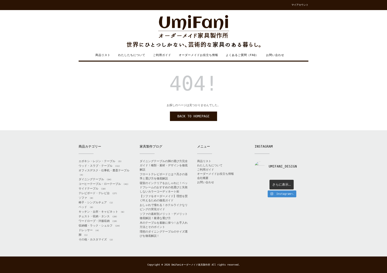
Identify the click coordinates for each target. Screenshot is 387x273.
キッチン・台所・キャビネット (98, 211)
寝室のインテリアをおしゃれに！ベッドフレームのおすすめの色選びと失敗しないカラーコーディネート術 (164, 187)
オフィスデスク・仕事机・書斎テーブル (104, 170)
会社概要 (202, 178)
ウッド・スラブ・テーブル (95, 165)
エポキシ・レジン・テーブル (97, 161)
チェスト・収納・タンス (94, 216)
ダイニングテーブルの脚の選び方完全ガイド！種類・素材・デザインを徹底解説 (164, 165)
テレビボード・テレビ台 (94, 193)
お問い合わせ (275, 55)
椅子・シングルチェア (93, 202)
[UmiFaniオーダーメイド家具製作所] (193, 31)
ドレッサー (86, 230)
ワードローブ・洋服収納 (94, 220)
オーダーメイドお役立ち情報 (198, 55)
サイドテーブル (88, 188)
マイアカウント (299, 4)
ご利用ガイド (162, 55)
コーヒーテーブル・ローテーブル (100, 183)
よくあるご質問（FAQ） (242, 55)
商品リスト (102, 55)
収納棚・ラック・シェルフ (95, 225)
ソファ (83, 197)
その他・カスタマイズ (93, 239)
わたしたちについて (131, 55)
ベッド (83, 207)
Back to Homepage (193, 116)
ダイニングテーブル (91, 179)
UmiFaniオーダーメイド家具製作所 (190, 264)
